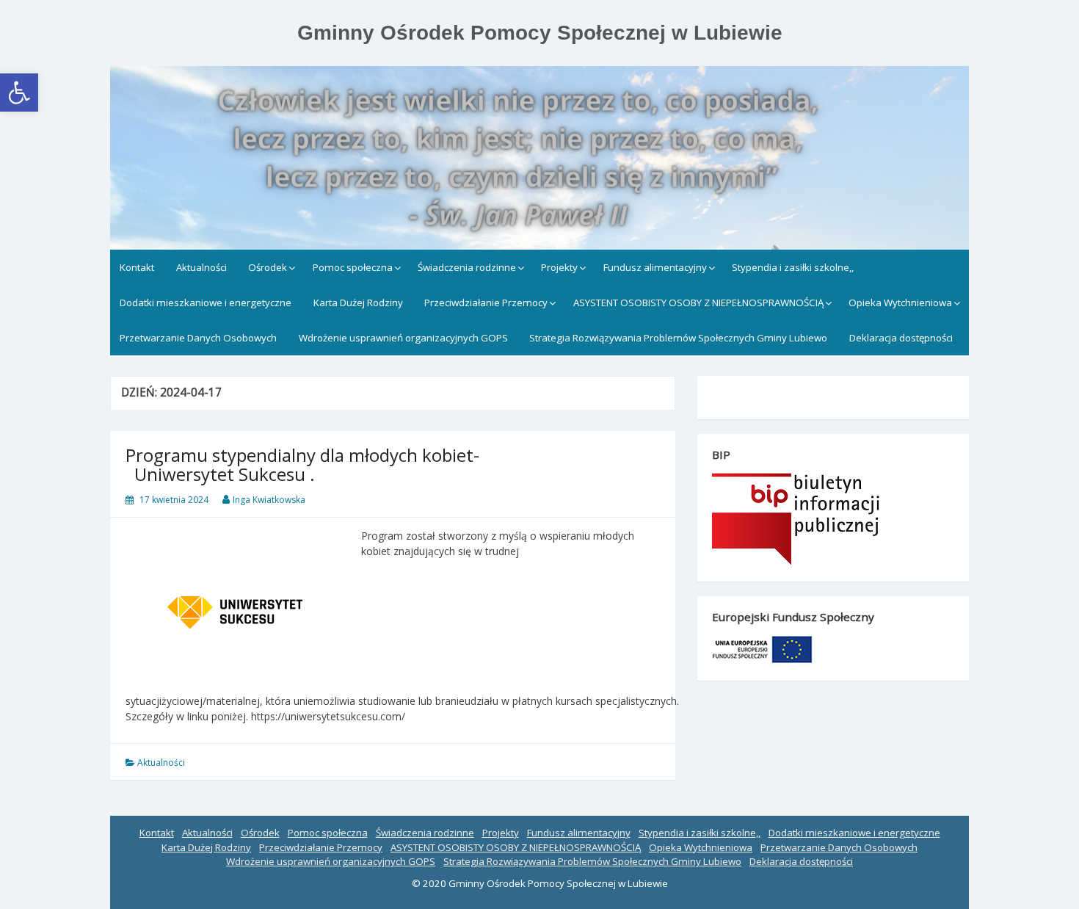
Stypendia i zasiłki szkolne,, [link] (793, 267)
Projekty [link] (559, 267)
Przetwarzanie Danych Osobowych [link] (198, 337)
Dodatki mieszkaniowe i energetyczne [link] (205, 302)
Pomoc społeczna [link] (353, 267)
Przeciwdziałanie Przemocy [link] (486, 302)
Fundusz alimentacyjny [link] (655, 267)
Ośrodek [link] (267, 267)
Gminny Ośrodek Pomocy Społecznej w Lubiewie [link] (539, 32)
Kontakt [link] (137, 267)
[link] (19, 92)
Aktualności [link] (201, 267)
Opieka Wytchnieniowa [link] (900, 302)
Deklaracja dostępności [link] (901, 337)
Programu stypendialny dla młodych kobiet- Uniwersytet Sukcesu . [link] (302, 464)
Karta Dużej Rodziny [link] (358, 302)
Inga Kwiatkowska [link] (269, 499)
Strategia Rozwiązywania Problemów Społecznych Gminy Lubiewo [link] (678, 337)
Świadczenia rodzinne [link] (467, 267)
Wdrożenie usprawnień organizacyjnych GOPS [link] (403, 337)
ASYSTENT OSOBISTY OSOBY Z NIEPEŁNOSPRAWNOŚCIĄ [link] (698, 302)
